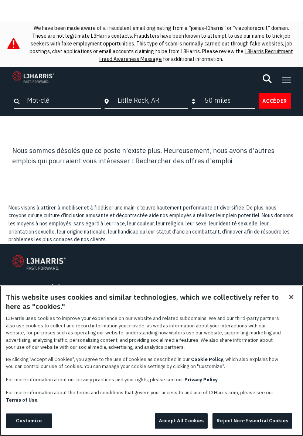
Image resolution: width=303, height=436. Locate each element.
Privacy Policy (201, 380)
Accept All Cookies (181, 421)
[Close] (291, 297)
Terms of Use (21, 400)
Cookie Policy (207, 359)
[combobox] (151, 100)
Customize (29, 421)
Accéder (274, 101)
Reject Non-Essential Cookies (252, 421)
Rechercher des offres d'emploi (183, 161)
